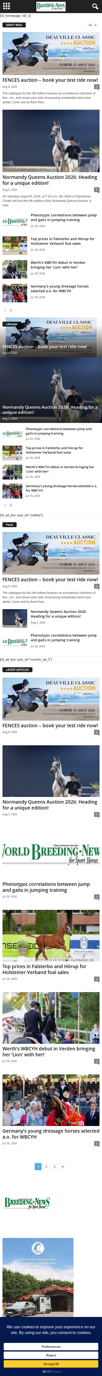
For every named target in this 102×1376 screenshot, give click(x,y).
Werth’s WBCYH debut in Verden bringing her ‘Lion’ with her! (58, 265)
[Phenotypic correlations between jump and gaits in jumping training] (14, 222)
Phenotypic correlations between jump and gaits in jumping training (64, 217)
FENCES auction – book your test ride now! (50, 80)
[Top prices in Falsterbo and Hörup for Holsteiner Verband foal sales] (14, 245)
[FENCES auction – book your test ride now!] (51, 53)
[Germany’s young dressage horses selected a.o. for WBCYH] (14, 293)
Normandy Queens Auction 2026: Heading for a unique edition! (49, 180)
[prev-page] (4, 310)
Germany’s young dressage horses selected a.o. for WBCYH (60, 288)
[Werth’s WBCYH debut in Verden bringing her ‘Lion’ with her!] (14, 269)
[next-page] (10, 310)
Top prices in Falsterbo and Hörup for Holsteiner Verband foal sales (63, 241)
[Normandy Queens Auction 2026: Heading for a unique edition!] (51, 141)
